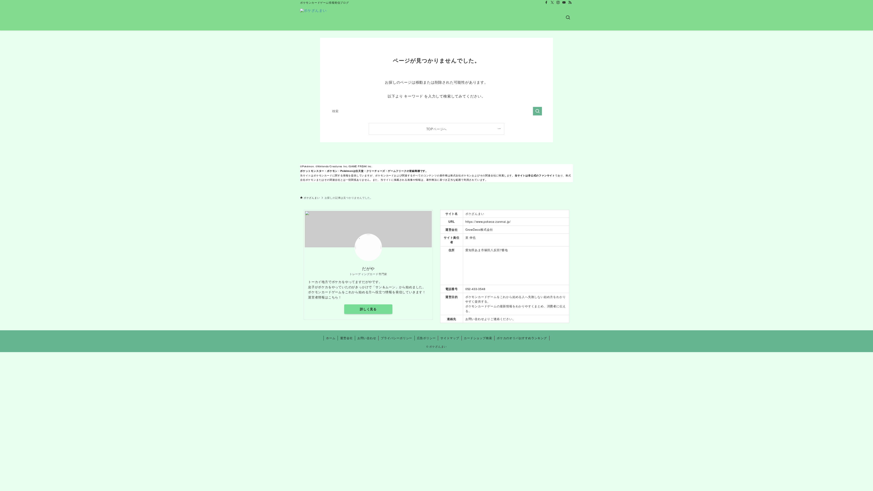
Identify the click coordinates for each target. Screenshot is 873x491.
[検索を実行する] (537, 111)
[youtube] (564, 2)
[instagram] (558, 2)
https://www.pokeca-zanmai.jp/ (488, 221)
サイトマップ (449, 338)
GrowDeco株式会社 (479, 229)
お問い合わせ (474, 319)
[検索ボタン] (568, 17)
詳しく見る (368, 309)
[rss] (570, 2)
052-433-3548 (475, 289)
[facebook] (546, 2)
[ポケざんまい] (313, 18)
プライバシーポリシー (396, 338)
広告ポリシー (426, 338)
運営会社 (346, 338)
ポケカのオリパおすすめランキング (522, 338)
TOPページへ (436, 128)
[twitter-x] (552, 2)
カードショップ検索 (478, 338)
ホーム (330, 338)
